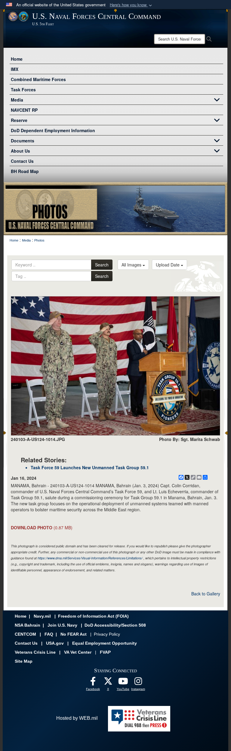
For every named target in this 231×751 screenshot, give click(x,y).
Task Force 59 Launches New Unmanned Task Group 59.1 (90, 467)
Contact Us (22, 161)
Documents (22, 141)
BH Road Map (25, 171)
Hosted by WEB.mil (77, 718)
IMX (14, 69)
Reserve (19, 120)
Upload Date (168, 265)
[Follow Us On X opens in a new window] (108, 682)
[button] (131, 5)
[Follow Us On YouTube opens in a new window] (123, 682)
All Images (132, 265)
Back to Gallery (205, 594)
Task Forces (23, 90)
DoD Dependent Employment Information (53, 130)
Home (17, 59)
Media (17, 100)
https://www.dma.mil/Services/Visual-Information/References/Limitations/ (90, 558)
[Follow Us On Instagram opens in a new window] (138, 682)
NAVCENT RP (24, 110)
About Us (20, 151)
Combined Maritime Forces (38, 79)
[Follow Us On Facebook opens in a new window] (92, 682)
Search (102, 265)
